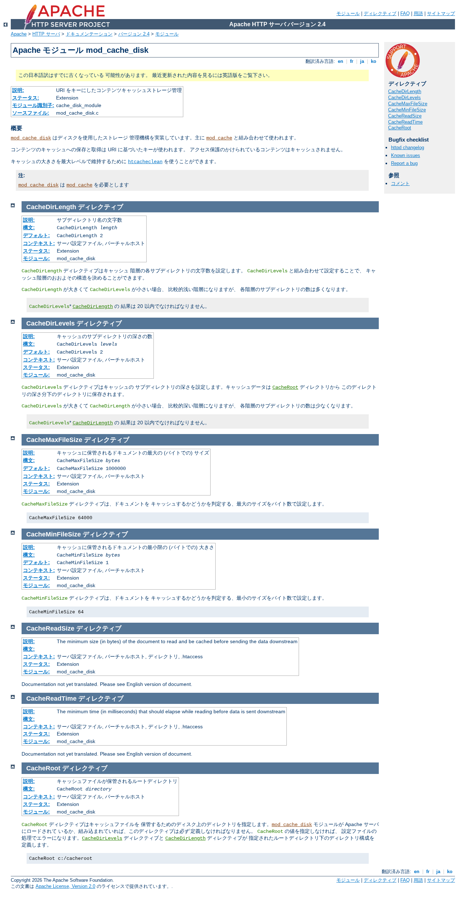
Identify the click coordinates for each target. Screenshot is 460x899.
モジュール (348, 13)
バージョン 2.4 (134, 34)
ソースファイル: (30, 113)
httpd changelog (407, 147)
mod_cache (219, 138)
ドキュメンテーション (89, 34)
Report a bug (404, 163)
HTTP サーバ (46, 34)
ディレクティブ (380, 13)
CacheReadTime (405, 122)
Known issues (405, 155)
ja (362, 61)
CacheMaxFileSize (407, 103)
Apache (19, 34)
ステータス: (25, 98)
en (340, 61)
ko (373, 61)
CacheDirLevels (404, 97)
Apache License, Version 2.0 (65, 886)
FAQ (405, 13)
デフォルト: (36, 235)
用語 (418, 13)
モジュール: (36, 258)
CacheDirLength (404, 91)
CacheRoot (399, 127)
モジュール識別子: (33, 105)
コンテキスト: (39, 243)
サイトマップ (441, 13)
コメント (400, 183)
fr (352, 61)
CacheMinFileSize (407, 109)
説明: (18, 90)
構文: (29, 227)
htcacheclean (145, 162)
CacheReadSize (405, 116)
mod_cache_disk (31, 138)
